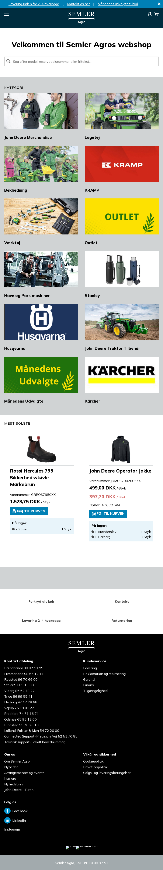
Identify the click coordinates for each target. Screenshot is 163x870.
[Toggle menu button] (6, 14)
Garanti (89, 679)
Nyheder (11, 767)
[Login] (149, 14)
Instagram (12, 829)
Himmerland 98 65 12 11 (24, 674)
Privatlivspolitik (95, 767)
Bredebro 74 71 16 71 (21, 713)
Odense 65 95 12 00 (20, 719)
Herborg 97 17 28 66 (20, 702)
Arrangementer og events (24, 773)
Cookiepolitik (93, 761)
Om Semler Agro (17, 761)
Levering (90, 668)
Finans (88, 685)
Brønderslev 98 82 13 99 (23, 668)
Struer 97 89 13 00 (19, 685)
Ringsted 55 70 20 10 (21, 725)
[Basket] (156, 14)
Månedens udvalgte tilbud (118, 4)
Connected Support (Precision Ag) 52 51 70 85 (40, 736)
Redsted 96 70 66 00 (21, 679)
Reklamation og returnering (104, 674)
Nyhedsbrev (13, 784)
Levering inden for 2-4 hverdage (33, 4)
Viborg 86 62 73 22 (19, 691)
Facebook (20, 811)
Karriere (10, 778)
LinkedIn (19, 820)
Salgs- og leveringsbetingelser (107, 773)
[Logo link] (81, 22)
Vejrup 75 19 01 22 (19, 708)
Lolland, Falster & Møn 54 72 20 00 (31, 730)
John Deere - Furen (19, 790)
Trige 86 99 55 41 (18, 696)
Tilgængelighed (95, 691)
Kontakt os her (78, 4)
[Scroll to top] (151, 858)
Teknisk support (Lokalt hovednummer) (35, 742)
